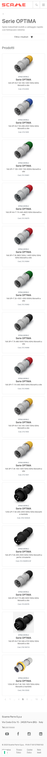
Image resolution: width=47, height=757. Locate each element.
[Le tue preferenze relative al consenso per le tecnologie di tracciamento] (4, 752)
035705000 (10, 728)
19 (37, 700)
